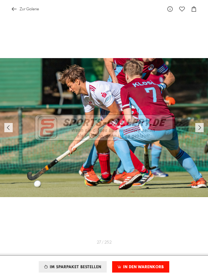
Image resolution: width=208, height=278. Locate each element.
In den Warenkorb (143, 267)
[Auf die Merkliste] (182, 9)
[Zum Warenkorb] (194, 9)
